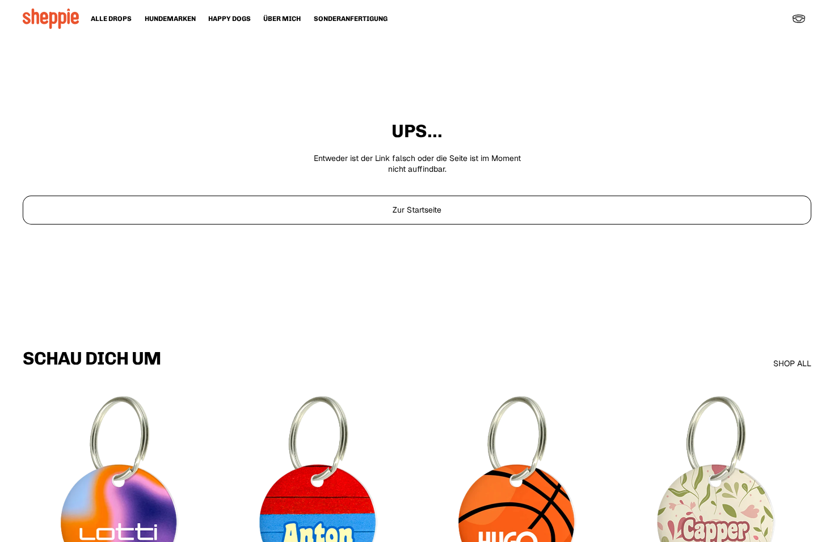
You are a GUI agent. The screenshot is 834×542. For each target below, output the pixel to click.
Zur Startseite (417, 210)
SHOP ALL (792, 363)
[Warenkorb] (798, 18)
